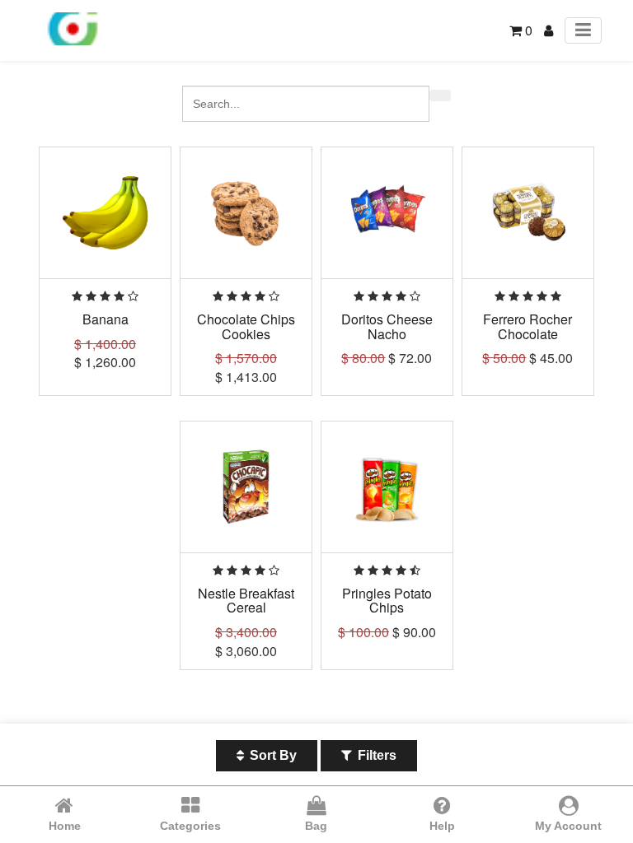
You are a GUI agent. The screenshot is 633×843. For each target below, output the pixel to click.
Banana (105, 319)
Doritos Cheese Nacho (387, 326)
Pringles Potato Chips (387, 600)
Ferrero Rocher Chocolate (527, 326)
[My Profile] (548, 30)
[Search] (440, 95)
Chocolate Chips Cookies (246, 326)
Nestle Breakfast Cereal (246, 600)
